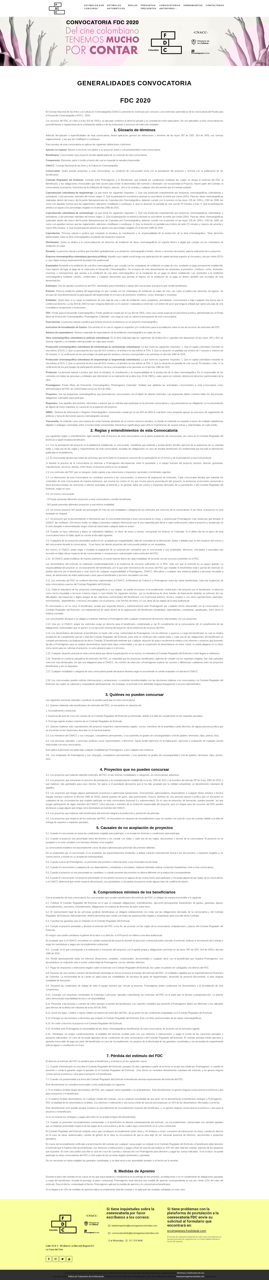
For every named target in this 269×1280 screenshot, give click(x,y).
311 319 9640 (135, 1240)
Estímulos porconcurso (94, 7)
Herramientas (193, 5)
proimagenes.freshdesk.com (186, 1231)
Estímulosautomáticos (116, 7)
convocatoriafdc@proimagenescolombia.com (135, 1233)
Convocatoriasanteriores (169, 7)
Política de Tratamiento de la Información (86, 1276)
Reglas (133, 5)
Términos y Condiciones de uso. (191, 1273)
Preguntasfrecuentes (148, 7)
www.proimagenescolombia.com (190, 1276)
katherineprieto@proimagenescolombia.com (134, 1225)
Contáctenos (215, 5)
